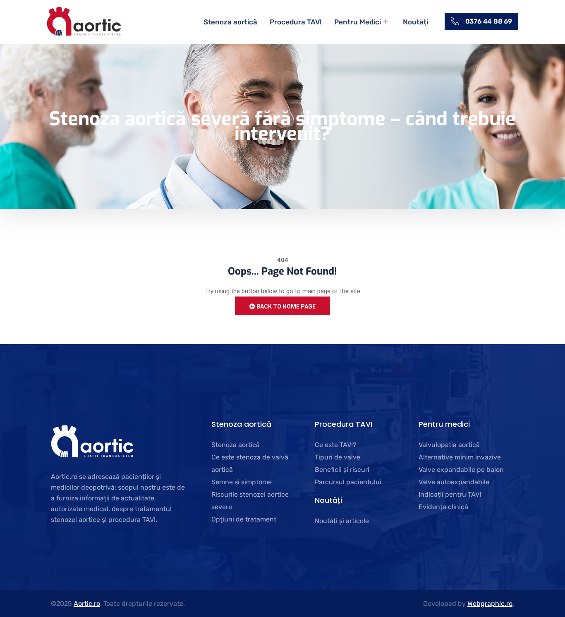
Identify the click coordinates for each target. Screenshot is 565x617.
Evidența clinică (443, 507)
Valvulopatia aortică (449, 445)
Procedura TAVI (296, 22)
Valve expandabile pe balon (461, 470)
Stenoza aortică (230, 22)
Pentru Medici (357, 22)
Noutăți (415, 22)
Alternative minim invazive (460, 457)
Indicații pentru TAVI (450, 494)
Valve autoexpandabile (454, 482)
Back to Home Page (285, 306)
